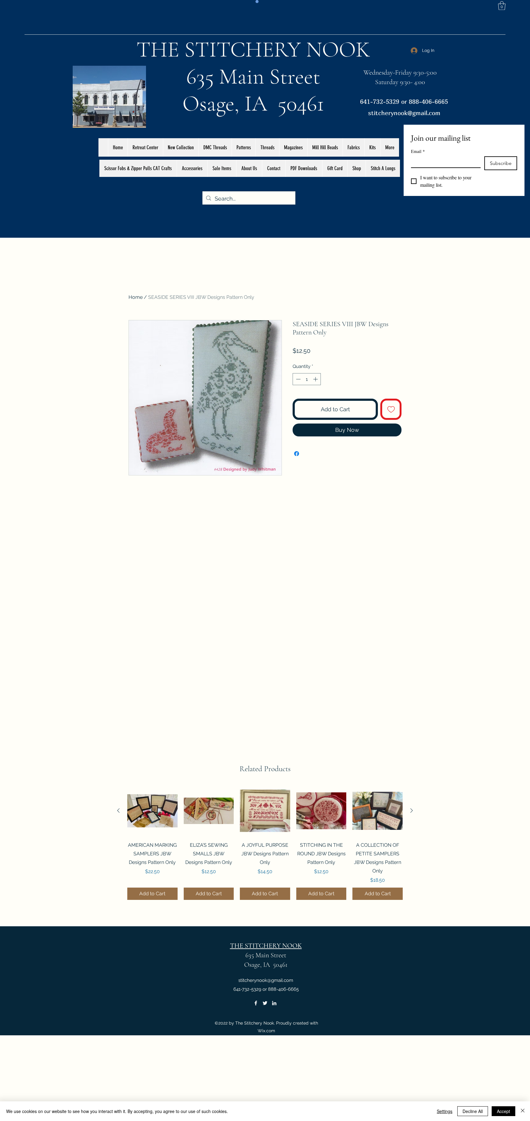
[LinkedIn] (274, 1003)
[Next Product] (411, 810)
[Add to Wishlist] (390, 409)
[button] (501, 5)
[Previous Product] (118, 810)
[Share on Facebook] (296, 453)
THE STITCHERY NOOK (253, 49)
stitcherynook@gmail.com (404, 112)
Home (136, 297)
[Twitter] (265, 1003)
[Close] (522, 1111)
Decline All (473, 1111)
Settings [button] (444, 1111)
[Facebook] (256, 1003)
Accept (503, 1111)
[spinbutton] (307, 379)
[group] (265, 842)
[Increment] (316, 379)
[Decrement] (298, 379)
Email (418, 151)
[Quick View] (152, 811)
